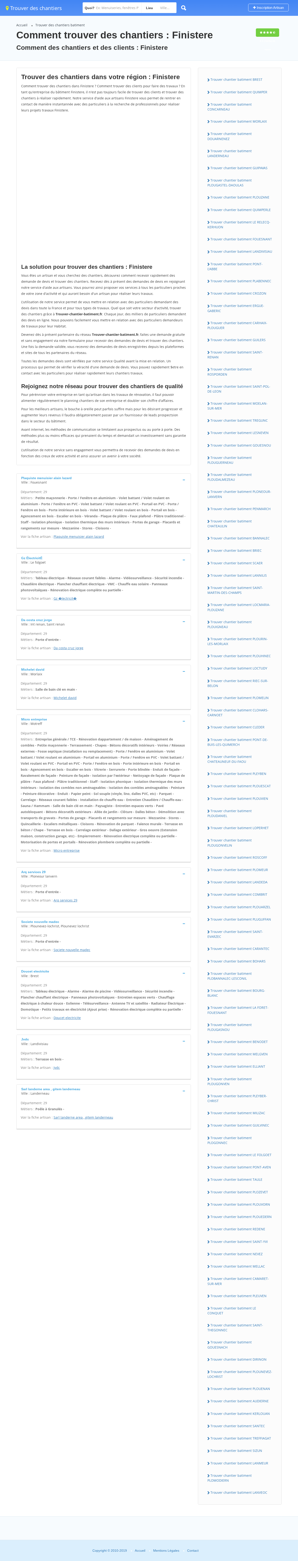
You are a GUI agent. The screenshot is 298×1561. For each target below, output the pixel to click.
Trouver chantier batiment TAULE (236, 1179)
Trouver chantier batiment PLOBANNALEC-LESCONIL (229, 976)
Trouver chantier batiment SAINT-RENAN (235, 354)
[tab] (103, 479)
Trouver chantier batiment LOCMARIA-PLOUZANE (238, 607)
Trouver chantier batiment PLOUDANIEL (229, 813)
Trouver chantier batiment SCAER (236, 563)
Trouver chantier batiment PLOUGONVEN (229, 1081)
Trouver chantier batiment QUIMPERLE (240, 210)
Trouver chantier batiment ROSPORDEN (229, 371)
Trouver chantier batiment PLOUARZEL (240, 907)
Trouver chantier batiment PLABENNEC (240, 281)
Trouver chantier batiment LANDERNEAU (229, 153)
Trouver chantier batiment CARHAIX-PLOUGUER (237, 325)
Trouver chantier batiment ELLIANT (237, 1066)
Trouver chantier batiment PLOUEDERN (241, 1216)
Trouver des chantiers (35, 7)
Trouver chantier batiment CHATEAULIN (229, 523)
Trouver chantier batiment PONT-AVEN (240, 1167)
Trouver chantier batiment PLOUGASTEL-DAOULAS (229, 182)
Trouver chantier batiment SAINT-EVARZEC (235, 934)
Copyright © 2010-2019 (109, 1550)
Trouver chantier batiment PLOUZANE (239, 197)
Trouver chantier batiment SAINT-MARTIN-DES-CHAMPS (235, 590)
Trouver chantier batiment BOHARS (238, 961)
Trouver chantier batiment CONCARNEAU (229, 106)
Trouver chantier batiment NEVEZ (236, 1254)
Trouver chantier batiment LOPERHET (239, 828)
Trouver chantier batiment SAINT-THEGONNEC (235, 1327)
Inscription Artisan (270, 8)
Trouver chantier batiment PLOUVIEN (239, 798)
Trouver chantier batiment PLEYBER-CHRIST (237, 1098)
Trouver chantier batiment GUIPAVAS (239, 168)
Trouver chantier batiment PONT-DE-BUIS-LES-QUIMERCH (237, 742)
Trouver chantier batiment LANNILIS (238, 575)
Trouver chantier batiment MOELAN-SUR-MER (237, 405)
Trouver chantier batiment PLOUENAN (240, 1388)
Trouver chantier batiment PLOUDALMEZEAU (229, 477)
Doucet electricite (67, 1018)
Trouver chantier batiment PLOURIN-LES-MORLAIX (237, 641)
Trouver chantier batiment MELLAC (237, 1266)
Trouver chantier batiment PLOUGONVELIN (229, 842)
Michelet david (65, 698)
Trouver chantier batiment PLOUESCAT (240, 786)
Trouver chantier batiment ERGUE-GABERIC (235, 308)
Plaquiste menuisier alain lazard (79, 536)
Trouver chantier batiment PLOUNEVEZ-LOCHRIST (239, 1374)
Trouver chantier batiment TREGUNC (239, 420)
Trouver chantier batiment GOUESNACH (229, 1344)
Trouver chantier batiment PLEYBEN (238, 773)
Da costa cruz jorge (68, 648)
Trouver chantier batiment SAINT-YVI (239, 1241)
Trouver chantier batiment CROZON (238, 293)
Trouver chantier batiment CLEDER (237, 727)
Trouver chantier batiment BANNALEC (240, 538)
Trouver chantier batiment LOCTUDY (238, 668)
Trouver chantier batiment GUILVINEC (239, 1125)
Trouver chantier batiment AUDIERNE (239, 1401)
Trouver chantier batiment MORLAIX (238, 121)
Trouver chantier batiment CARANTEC (239, 948)
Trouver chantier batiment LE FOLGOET (240, 1155)
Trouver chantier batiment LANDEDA (239, 882)
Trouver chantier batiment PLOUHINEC (240, 656)
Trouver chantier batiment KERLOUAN (240, 1413)
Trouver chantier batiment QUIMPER (238, 92)
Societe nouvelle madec (72, 950)
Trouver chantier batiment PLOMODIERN (229, 1478)
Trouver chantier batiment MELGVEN (239, 1054)
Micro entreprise (67, 850)
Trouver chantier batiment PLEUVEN (238, 1296)
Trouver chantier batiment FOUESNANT (241, 239)
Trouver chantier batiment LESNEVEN (239, 433)
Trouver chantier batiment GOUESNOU (240, 445)
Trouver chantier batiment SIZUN (236, 1450)
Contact (193, 1550)
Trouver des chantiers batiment (60, 25)
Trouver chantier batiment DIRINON (238, 1359)
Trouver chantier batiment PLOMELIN (239, 698)
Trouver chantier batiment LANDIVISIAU (241, 251)
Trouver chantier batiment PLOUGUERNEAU (229, 460)
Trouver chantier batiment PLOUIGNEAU (229, 624)
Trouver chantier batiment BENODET (239, 1042)
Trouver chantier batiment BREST (236, 79)
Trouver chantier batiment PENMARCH (240, 509)
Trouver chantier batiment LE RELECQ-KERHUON (238, 224)
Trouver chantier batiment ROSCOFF (238, 857)
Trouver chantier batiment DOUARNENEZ (229, 136)
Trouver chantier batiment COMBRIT (238, 894)
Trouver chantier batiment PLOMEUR (239, 870)
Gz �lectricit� (65, 598)
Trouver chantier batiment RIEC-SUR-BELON (237, 683)
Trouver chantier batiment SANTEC (237, 1426)
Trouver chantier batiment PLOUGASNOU (229, 1027)
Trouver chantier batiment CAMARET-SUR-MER (238, 1281)
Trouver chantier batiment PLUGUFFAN (240, 919)
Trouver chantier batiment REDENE (237, 1229)
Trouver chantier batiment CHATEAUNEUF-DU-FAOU (229, 759)
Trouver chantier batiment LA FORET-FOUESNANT (237, 1010)
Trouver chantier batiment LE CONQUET (231, 1310)
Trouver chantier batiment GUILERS (238, 340)
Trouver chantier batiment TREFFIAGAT (240, 1438)
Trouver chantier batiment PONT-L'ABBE (235, 266)
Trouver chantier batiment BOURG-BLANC (236, 993)
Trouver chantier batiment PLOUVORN (240, 1204)
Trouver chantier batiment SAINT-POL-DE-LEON (238, 389)
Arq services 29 (65, 900)
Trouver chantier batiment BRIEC (236, 550)
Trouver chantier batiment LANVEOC (238, 1492)
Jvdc (57, 1067)
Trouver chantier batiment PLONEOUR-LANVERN (239, 494)
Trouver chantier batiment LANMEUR (239, 1463)
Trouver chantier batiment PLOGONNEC (229, 1140)
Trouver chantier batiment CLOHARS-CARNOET (237, 712)
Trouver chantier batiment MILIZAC (237, 1113)
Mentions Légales (166, 1550)
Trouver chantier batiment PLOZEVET (239, 1192)
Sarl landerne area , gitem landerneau (83, 1117)
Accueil (21, 25)
